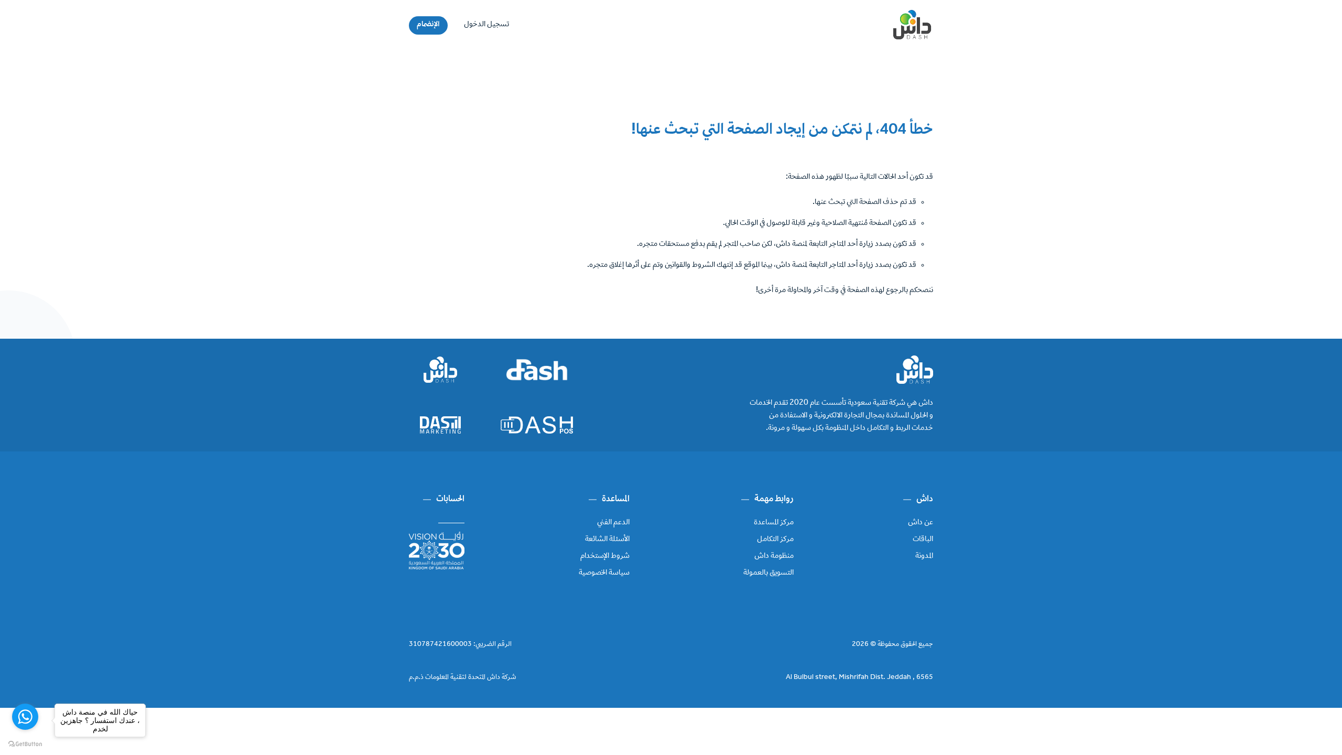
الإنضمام (428, 24)
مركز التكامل (775, 539)
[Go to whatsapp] (25, 717)
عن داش (920, 523)
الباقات (923, 539)
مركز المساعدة (774, 523)
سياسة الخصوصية (604, 573)
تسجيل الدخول (486, 24)
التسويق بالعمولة (768, 573)
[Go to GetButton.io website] (25, 744)
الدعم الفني (613, 523)
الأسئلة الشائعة (607, 539)
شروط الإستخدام (605, 556)
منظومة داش (774, 556)
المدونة (924, 556)
